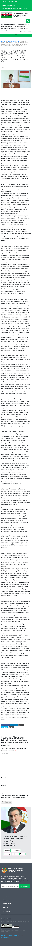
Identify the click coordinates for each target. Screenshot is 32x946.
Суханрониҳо (16, 850)
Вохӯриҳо (7, 850)
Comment (5, 753)
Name (3, 778)
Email (3, 785)
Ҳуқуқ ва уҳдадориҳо (8, 899)
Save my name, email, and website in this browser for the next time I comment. (14, 797)
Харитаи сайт (13, 2)
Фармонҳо (7, 854)
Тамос (4, 2)
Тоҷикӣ (25, 8)
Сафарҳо (15, 854)
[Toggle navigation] (16, 35)
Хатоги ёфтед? (6, 911)
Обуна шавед (24, 886)
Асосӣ (3, 41)
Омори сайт (5, 907)
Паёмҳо (22, 854)
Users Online (6, 918)
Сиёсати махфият (7, 903)
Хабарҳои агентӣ (13, 41)
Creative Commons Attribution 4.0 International (11, 936)
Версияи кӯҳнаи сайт (8, 5)
